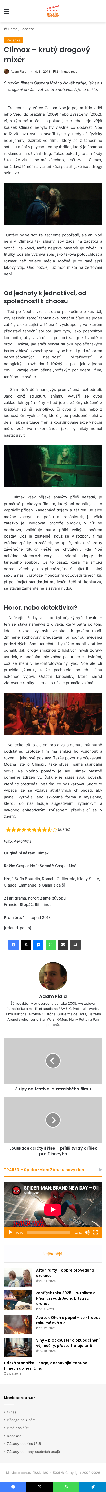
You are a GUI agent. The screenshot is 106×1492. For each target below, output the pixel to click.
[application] (53, 1210)
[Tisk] (75, 945)
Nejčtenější (53, 1253)
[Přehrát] (10, 1232)
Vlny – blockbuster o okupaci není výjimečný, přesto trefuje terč (68, 1343)
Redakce (14, 1436)
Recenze (27, 29)
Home (12, 29)
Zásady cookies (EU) (24, 1444)
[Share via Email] (63, 945)
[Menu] (6, 13)
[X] (26, 945)
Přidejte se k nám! (22, 1420)
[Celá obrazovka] (95, 1232)
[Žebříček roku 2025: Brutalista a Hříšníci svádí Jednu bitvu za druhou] (18, 1300)
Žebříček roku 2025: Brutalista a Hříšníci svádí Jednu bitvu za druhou (66, 1298)
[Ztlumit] (87, 1232)
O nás (11, 1412)
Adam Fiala (18, 71)
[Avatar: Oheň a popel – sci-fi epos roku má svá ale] (18, 1324)
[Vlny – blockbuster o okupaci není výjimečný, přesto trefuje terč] (18, 1347)
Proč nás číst (18, 1428)
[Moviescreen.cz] (53, 11)
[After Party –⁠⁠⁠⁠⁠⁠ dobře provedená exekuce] (18, 1277)
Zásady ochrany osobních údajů (33, 1452)
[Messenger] (38, 945)
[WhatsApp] (51, 945)
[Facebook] (13, 945)
